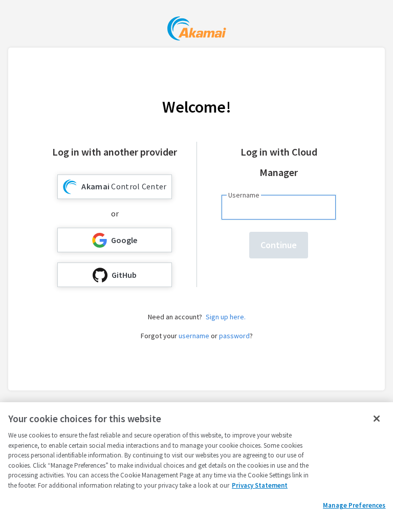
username (194, 335)
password (234, 335)
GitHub (124, 275)
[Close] (376, 418)
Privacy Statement (260, 485)
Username (243, 195)
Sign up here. (226, 316)
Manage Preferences (354, 505)
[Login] (197, 29)
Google (124, 240)
